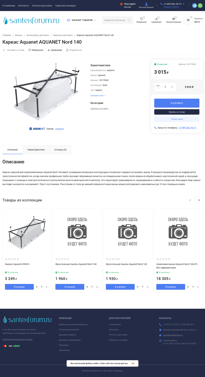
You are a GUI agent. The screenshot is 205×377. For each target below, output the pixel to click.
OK (133, 363)
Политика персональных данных (17, 339)
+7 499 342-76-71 (173, 4)
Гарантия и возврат (118, 340)
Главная (6, 35)
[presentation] (190, 200)
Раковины (64, 345)
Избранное (37, 50)
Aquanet (59, 129)
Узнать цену (177, 119)
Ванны (18, 35)
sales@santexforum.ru (173, 335)
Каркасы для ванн (63, 35)
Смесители (64, 350)
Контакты (113, 329)
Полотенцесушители (69, 329)
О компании (115, 324)
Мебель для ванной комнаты (73, 324)
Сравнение (56, 50)
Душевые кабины (67, 335)
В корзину (19, 287)
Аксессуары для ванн (37, 35)
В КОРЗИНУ (177, 103)
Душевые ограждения (70, 340)
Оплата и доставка (118, 335)
